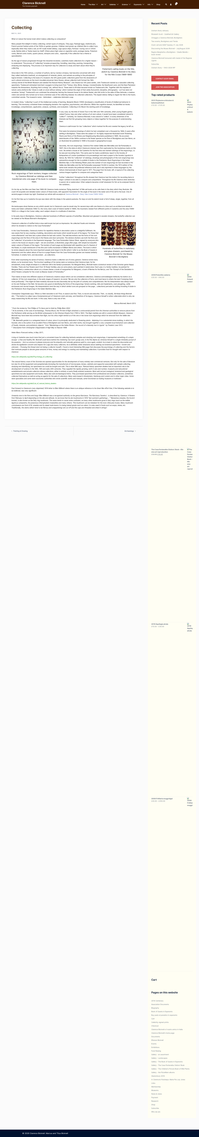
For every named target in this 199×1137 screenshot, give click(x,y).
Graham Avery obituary (160, 31)
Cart (153, 1019)
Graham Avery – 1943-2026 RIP (163, 68)
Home (83, 4)
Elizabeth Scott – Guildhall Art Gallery (165, 34)
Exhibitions (155, 1047)
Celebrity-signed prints (160, 1022)
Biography (155, 1008)
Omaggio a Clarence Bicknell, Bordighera (166, 38)
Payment (154, 1097)
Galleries (112, 4)
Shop (158, 4)
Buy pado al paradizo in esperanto (164, 1015)
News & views (156, 1094)
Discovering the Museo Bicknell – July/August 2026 (170, 48)
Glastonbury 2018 (158, 1076)
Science (125, 4)
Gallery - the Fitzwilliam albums (163, 1072)
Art (102, 4)
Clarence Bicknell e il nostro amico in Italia (167, 1029)
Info (149, 4)
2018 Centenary (157, 1001)
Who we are (155, 1112)
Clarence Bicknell (33, 3)
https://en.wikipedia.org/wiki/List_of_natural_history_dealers (34, 383)
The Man (91, 4)
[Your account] (171, 4)
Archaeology (129, 431)
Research (154, 1101)
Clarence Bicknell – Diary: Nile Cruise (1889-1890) (84, 194)
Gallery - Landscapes (159, 1058)
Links (153, 1083)
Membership (156, 1087)
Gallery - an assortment (160, 1054)
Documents (155, 1037)
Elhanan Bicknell (157, 1040)
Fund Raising (156, 1051)
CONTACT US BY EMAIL (165, 79)
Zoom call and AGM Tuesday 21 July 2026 (167, 45)
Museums (154, 1090)
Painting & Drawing (20, 431)
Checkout (155, 1026)
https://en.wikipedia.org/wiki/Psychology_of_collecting (32, 357)
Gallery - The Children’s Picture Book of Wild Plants (170, 1069)
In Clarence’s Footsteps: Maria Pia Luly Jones (168, 1080)
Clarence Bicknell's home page (162, 1033)
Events (153, 1044)
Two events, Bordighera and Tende (164, 41)
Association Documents (160, 1004)
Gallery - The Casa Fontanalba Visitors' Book (167, 1065)
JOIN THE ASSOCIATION (165, 87)
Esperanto (138, 4)
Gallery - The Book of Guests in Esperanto (167, 1062)
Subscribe (155, 64)
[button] (166, 4)
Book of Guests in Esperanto (162, 1011)
